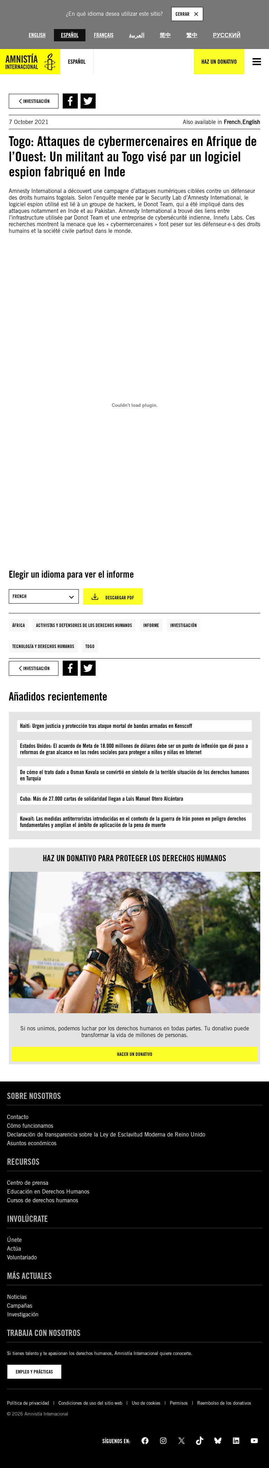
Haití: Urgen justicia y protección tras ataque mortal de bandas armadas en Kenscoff (106, 726)
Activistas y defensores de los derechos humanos (84, 625)
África (18, 625)
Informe (151, 625)
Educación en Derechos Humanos (48, 1191)
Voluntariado (22, 1257)
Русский (227, 35)
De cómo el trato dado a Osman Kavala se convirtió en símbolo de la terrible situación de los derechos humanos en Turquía (134, 775)
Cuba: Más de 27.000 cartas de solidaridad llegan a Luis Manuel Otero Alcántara (101, 798)
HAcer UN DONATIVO (134, 1054)
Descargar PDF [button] (119, 597)
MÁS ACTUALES (29, 1276)
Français (103, 35)
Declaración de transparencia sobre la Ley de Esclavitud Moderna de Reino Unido (106, 1134)
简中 (165, 35)
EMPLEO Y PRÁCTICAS (34, 1372)
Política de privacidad (28, 1403)
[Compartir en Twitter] (88, 101)
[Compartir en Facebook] (70, 101)
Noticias (17, 1297)
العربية (136, 35)
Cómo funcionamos (30, 1125)
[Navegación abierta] (256, 61)
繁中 (192, 35)
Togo (90, 646)
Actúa (14, 1248)
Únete (14, 1240)
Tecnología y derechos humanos (43, 646)
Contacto (17, 1117)
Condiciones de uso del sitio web (90, 1403)
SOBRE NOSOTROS (34, 1096)
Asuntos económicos (31, 1143)
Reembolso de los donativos (224, 1403)
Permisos (179, 1403)
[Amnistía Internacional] (30, 61)
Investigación (183, 625)
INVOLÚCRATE (27, 1219)
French (232, 122)
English (37, 35)
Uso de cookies (146, 1403)
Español (69, 35)
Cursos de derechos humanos (42, 1200)
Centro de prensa (27, 1183)
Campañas (19, 1305)
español (76, 61)
